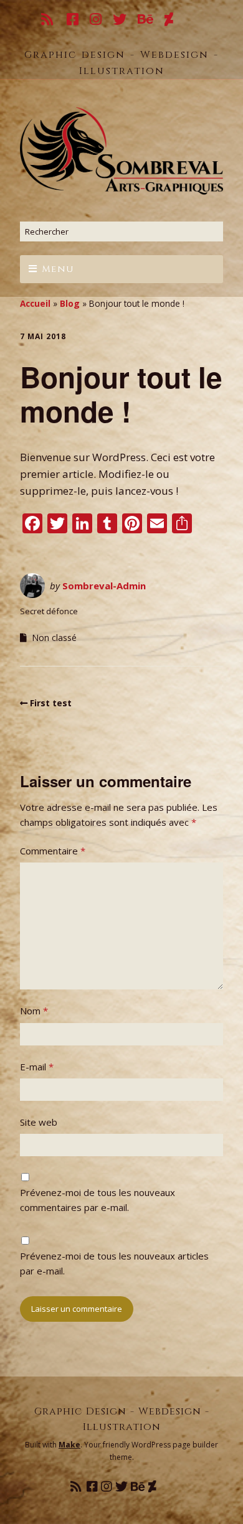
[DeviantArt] (169, 20)
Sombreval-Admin (104, 585)
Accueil (35, 303)
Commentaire (52, 850)
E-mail (37, 1066)
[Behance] (146, 20)
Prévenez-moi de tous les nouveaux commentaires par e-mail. (97, 1199)
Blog (70, 303)
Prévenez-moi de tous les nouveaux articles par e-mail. (114, 1263)
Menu (58, 269)
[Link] (193, 20)
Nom (34, 1010)
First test (51, 703)
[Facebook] (73, 20)
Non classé (54, 637)
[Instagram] (96, 20)
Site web (38, 1122)
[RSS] (49, 20)
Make (69, 1444)
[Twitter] (120, 20)
